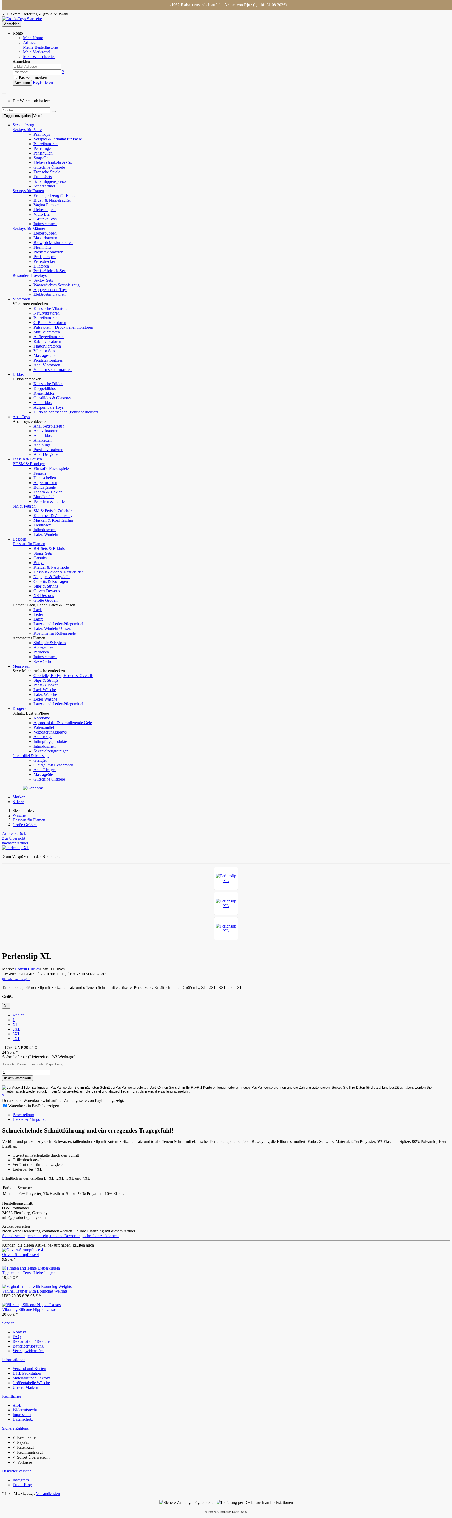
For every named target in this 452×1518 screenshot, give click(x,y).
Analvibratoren (45, 431)
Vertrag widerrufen (28, 1351)
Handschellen (44, 478)
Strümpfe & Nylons (49, 642)
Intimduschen (44, 529)
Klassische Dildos (48, 384)
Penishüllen (43, 153)
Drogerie (20, 708)
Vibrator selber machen (52, 369)
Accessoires (43, 647)
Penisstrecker (44, 261)
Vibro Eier (42, 214)
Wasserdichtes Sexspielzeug (56, 285)
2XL (16, 1029)
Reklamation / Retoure (31, 1341)
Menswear (21, 666)
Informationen (13, 1359)
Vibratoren (21, 299)
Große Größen (45, 600)
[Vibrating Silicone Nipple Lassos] (31, 1305)
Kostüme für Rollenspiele (54, 633)
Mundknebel (43, 496)
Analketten (42, 440)
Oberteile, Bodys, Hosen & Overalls (63, 675)
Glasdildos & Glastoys (52, 398)
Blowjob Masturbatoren (53, 242)
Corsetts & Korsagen (50, 581)
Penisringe (42, 148)
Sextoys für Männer (29, 228)
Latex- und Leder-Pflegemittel (58, 624)
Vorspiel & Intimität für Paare (57, 139)
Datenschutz (23, 1419)
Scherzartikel (44, 186)
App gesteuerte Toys (50, 289)
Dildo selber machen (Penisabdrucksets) (66, 412)
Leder (38, 614)
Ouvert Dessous (46, 591)
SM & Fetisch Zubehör (52, 511)
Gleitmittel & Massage (31, 755)
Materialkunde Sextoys (31, 1378)
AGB (17, 1405)
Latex (38, 619)
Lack (37, 609)
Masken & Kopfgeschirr (53, 520)
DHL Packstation (27, 1373)
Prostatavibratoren (48, 252)
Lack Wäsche (44, 689)
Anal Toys (21, 416)
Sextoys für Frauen (28, 191)
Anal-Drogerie (45, 454)
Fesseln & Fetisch (27, 459)
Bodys (38, 562)
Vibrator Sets (44, 351)
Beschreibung (24, 1114)
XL (15, 1024)
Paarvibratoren (45, 143)
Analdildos (42, 402)
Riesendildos (44, 393)
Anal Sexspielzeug (48, 426)
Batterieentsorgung (28, 1346)
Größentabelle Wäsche (31, 1382)
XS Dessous (43, 595)
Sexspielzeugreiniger (50, 751)
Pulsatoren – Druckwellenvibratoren (63, 327)
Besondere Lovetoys (30, 275)
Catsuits (40, 558)
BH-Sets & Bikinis (49, 548)
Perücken (41, 652)
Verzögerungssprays (50, 732)
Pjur (248, 5)
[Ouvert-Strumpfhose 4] (22, 1250)
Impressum (22, 1414)
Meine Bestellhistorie (40, 47)
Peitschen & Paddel (49, 501)
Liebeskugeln (44, 209)
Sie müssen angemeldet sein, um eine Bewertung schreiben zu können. (60, 1235)
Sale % (18, 801)
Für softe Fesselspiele (51, 468)
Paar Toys (41, 134)
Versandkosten (48, 1493)
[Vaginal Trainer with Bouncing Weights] (37, 1286)
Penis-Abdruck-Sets (49, 271)
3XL (16, 1034)
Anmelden (11, 24)
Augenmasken (45, 482)
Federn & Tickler (47, 492)
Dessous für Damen (29, 544)
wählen (19, 1015)
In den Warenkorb (17, 1078)
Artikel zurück (14, 833)
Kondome (41, 718)
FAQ (17, 1336)
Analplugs (41, 445)
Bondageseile (44, 487)
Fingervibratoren (47, 346)
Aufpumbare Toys (48, 407)
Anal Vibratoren (46, 365)
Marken (19, 797)
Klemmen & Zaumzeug (52, 515)
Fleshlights (42, 247)
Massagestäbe (44, 355)
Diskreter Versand (17, 1471)
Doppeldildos (44, 388)
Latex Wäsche (45, 694)
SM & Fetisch (24, 506)
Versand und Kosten (29, 1368)
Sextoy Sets (43, 280)
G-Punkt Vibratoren (49, 322)
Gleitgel (40, 760)
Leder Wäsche (45, 699)
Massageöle (43, 774)
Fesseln (39, 473)
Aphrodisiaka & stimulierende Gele (62, 722)
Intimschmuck (45, 223)
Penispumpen (44, 256)
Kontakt (19, 1332)
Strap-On (41, 158)
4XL (16, 1038)
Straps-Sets (42, 553)
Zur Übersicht (13, 838)
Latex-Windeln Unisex (52, 628)
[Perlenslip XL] (226, 878)
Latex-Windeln (45, 534)
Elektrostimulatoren (49, 294)
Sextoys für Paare (27, 129)
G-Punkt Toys (45, 219)
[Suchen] (54, 111)
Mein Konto (33, 38)
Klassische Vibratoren (51, 308)
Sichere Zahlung (15, 1428)
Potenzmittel (43, 727)
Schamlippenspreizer (50, 181)
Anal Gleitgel (44, 769)
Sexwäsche (42, 661)
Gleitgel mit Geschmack (53, 765)
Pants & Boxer (45, 685)
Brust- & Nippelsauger (52, 200)
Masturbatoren (45, 238)
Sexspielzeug (23, 125)
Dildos (18, 374)
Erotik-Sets (42, 176)
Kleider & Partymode (51, 567)
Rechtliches (11, 1396)
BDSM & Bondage (29, 464)
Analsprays (42, 737)
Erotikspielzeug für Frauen (55, 195)
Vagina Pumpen (46, 205)
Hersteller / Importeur (30, 1119)
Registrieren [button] (43, 82)
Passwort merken (32, 77)
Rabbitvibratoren (47, 341)
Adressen (30, 42)
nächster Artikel (15, 843)
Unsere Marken (25, 1387)
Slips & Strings (45, 586)
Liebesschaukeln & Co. (52, 162)
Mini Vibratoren (46, 332)
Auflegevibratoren (48, 336)
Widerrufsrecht (25, 1410)
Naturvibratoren (46, 313)
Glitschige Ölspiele (49, 167)
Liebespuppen (45, 233)
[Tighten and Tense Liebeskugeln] (31, 1268)
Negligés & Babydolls (51, 577)
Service (8, 1323)
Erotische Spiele (46, 172)
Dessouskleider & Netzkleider (58, 572)
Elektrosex (42, 525)
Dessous (19, 539)
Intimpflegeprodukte (50, 741)
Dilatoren (41, 266)
